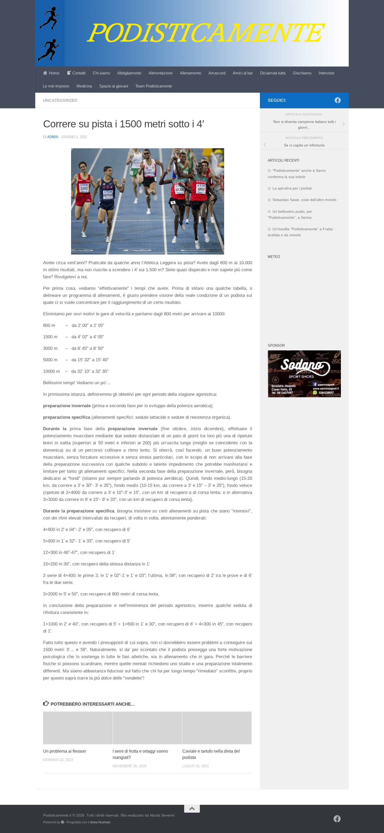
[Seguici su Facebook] (338, 100)
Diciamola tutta (273, 73)
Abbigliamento (129, 73)
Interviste (326, 73)
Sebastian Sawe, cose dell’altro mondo (304, 200)
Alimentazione (161, 73)
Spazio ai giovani (113, 86)
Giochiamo (302, 73)
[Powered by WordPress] (62, 822)
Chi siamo (101, 73)
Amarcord (216, 73)
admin (52, 137)
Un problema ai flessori (64, 751)
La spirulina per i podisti (292, 188)
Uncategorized (60, 100)
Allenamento (190, 73)
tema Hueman (100, 822)
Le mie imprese (56, 86)
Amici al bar (243, 73)
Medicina (84, 86)
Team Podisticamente (153, 86)
